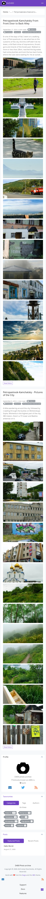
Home (5, 12)
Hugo (24, 875)
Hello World (8, 846)
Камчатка (17, 32)
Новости (33, 29)
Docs (23, 889)
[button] (42, 889)
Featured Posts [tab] (14, 841)
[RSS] (36, 787)
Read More (8, 383)
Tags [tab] (24, 803)
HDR (24, 817)
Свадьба (21, 825)
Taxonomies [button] (8, 796)
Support (23, 885)
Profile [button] (5, 757)
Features (23, 893)
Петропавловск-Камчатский (31, 32)
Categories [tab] (11, 803)
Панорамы (10, 817)
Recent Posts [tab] (33, 841)
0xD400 (10, 3)
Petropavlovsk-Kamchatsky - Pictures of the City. (23, 394)
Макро (8, 825)
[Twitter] (23, 787)
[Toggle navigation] (42, 3)
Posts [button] (5, 834)
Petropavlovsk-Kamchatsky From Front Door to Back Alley (20, 22)
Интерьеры (11, 821)
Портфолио (27, 821)
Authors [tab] (36, 803)
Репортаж (9, 32)
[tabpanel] (23, 819)
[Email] (10, 787)
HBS (33, 875)
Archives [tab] (23, 807)
